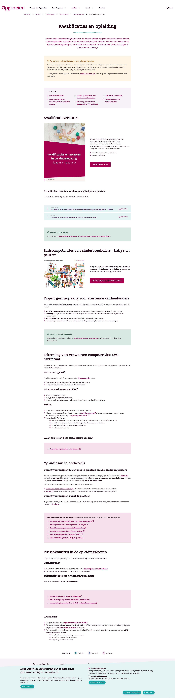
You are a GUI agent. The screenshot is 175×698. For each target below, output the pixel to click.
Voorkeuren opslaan (97, 682)
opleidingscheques (87, 413)
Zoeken (170, 8)
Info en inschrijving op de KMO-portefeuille (65, 596)
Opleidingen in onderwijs (113, 96)
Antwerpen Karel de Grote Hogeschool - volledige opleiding (71, 521)
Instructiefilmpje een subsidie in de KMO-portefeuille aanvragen (72, 603)
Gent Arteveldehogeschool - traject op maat (65, 538)
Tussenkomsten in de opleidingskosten (112, 100)
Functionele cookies (98, 668)
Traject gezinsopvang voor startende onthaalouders (86, 97)
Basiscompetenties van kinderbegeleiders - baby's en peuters (59, 101)
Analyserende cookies (99, 676)
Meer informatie (27, 686)
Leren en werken (79, 14)
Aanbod (38, 14)
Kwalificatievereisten (56, 96)
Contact (102, 8)
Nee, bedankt (148, 692)
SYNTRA (48, 491)
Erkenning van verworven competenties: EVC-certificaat (87, 103)
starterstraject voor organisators (86, 338)
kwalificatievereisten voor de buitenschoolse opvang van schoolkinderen (84, 236)
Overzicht (27, 14)
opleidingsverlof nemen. (79, 416)
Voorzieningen (64, 14)
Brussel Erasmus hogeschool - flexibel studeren (66, 531)
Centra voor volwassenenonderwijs (58, 489)
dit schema (124, 476)
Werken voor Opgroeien (38, 8)
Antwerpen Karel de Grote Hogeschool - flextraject (68, 525)
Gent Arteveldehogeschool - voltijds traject (65, 534)
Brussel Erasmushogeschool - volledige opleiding (66, 528)
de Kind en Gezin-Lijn (87, 74)
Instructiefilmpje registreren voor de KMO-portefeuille (69, 600)
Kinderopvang (50, 14)
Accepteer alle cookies (132, 692)
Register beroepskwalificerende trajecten (64, 449)
